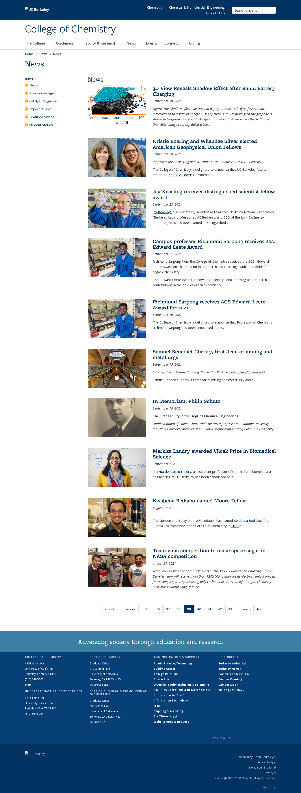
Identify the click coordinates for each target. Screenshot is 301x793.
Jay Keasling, (162, 212)
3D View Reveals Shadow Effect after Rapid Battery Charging (214, 91)
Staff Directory (165, 716)
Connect (172, 43)
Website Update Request (171, 722)
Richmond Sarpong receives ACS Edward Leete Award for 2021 (209, 304)
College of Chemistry (70, 29)
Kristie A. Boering (181, 174)
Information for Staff (168, 695)
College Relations (166, 674)
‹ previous (130, 609)
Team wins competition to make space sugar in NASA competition (209, 553)
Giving (194, 43)
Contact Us (161, 679)
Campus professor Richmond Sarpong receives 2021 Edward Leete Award (214, 244)
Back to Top (268, 787)
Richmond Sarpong (167, 327)
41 (211, 610)
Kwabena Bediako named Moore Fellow (200, 500)
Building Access (165, 669)
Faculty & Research (100, 43)
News (131, 43)
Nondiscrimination (262, 767)
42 (221, 610)
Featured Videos (41, 117)
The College (35, 43)
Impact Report (40, 109)
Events (152, 43)
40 (200, 610)
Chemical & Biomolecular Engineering (197, 7)
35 (148, 610)
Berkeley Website (232, 663)
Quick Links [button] (214, 13)
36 (159, 610)
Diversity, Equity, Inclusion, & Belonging (181, 684)
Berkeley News (230, 669)
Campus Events (230, 679)
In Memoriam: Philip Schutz (186, 401)
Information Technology (171, 700)
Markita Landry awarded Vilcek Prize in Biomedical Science (214, 453)
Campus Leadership (233, 674)
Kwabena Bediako (247, 520)
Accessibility (266, 762)
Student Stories (41, 125)
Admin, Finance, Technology (173, 663)
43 (231, 610)
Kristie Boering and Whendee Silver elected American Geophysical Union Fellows (205, 144)
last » (262, 609)
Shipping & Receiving (168, 711)
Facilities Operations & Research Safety (182, 690)
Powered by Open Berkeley (256, 757)
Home (29, 54)
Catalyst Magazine (43, 101)
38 (180, 610)
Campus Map (228, 684)
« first (111, 609)
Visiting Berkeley (231, 690)
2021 (236, 526)
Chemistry (155, 7)
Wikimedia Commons (247, 372)
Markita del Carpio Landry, (172, 471)
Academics (65, 43)
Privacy (270, 773)
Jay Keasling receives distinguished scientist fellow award (214, 194)
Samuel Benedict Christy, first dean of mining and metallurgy (212, 354)
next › (248, 609)
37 (169, 610)
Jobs (157, 706)
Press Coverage (41, 93)
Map (28, 684)
